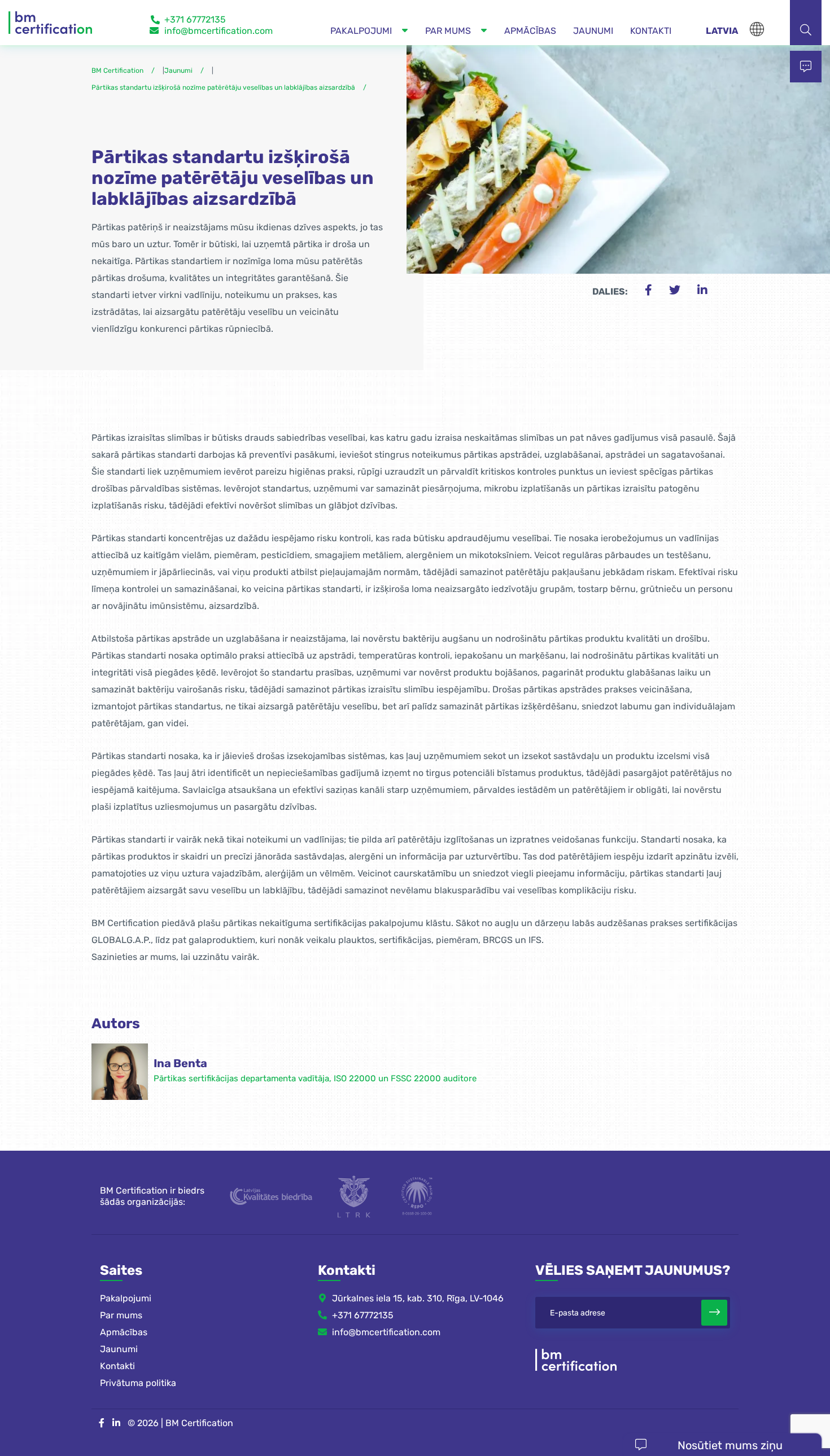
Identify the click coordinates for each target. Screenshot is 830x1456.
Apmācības (123, 1332)
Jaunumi (119, 1349)
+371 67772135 (195, 19)
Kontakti (117, 1366)
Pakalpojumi (125, 1298)
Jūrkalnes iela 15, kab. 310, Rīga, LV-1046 (418, 1298)
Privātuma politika (138, 1383)
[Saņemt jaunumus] (714, 1313)
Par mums (121, 1315)
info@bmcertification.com (218, 30)
